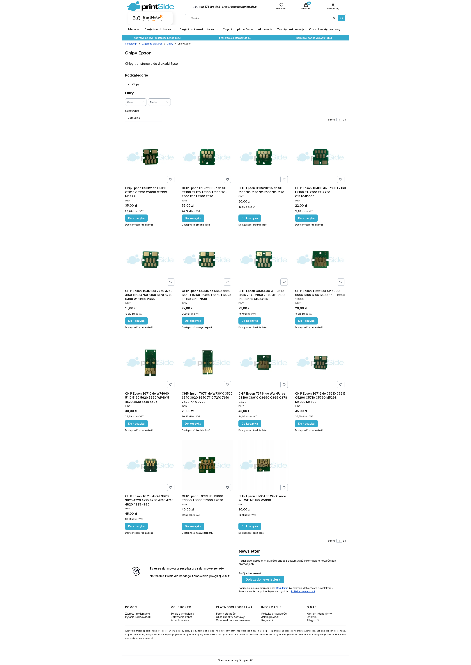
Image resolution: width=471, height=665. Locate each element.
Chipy (170, 43)
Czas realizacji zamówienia (233, 620)
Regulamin (282, 587)
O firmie (312, 617)
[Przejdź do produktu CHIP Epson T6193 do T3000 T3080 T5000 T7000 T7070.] (207, 465)
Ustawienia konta (181, 617)
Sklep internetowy (234, 660)
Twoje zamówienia (182, 613)
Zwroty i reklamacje (137, 613)
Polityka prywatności (274, 613)
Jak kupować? (270, 617)
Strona (332, 119)
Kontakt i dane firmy (319, 613)
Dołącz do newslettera (263, 579)
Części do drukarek (152, 43)
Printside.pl (131, 43)
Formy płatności (226, 613)
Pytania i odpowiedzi (138, 617)
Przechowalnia (180, 620)
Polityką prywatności (303, 591)
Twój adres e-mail (250, 573)
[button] (341, 18)
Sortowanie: (132, 110)
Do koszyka (136, 218)
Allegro (311, 620)
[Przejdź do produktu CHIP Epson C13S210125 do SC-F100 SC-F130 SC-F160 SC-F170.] (263, 157)
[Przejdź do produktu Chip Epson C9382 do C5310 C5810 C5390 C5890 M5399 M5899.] (150, 157)
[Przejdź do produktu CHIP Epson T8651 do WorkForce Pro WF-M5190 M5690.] (263, 465)
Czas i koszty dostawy (230, 617)
